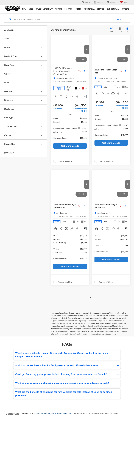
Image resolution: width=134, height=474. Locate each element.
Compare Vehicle (65, 161)
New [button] (24, 9)
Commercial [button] (89, 9)
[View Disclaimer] (77, 96)
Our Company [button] (113, 9)
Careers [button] (125, 9)
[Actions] (84, 71)
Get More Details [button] (70, 145)
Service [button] (100, 9)
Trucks (58, 9)
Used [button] (31, 9)
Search (118, 19)
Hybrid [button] (78, 9)
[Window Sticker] (85, 96)
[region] (70, 129)
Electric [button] (68, 9)
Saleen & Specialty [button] (44, 9)
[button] (86, 49)
